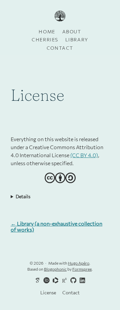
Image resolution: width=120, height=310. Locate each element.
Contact (60, 48)
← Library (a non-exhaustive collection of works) (56, 227)
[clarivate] (54, 280)
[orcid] (45, 280)
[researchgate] (63, 280)
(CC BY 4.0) (84, 155)
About (71, 31)
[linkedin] (81, 280)
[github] (72, 280)
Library (76, 39)
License (48, 292)
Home (47, 31)
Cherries (45, 39)
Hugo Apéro (78, 263)
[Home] (60, 16)
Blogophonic (55, 269)
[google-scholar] (36, 280)
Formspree (82, 269)
